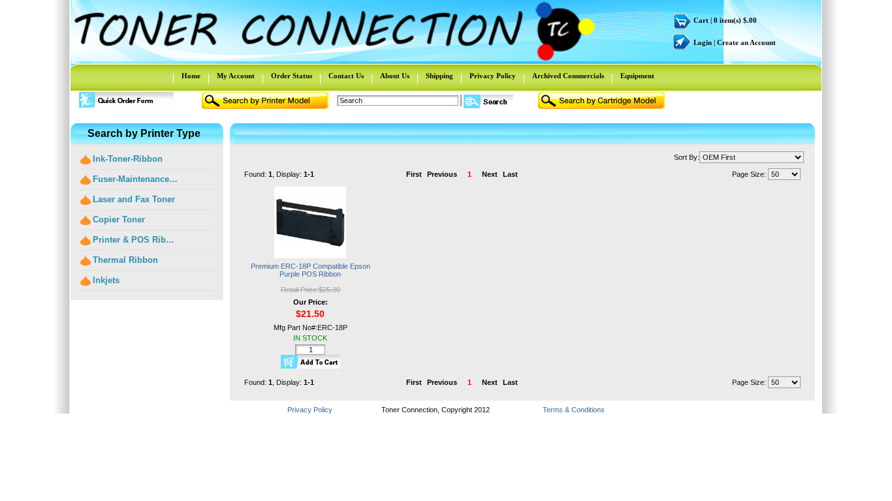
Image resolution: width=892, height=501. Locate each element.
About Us (394, 76)
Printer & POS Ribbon (136, 240)
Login (702, 42)
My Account (236, 76)
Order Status (291, 76)
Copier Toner (119, 219)
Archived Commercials (568, 76)
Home (191, 76)
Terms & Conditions (574, 410)
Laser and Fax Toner (134, 199)
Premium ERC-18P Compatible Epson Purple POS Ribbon (310, 270)
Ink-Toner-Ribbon (128, 159)
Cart (701, 20)
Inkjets (106, 280)
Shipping (439, 76)
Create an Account (746, 42)
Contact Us (346, 76)
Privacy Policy (493, 76)
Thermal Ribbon (125, 260)
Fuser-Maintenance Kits (136, 179)
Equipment (637, 76)
